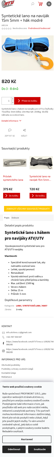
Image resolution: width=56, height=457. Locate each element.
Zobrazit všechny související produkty (28, 208)
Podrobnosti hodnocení (39, 28)
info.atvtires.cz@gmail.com (19, 332)
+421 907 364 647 (14, 337)
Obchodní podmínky (11, 365)
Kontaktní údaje (9, 373)
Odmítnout (14, 449)
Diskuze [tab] (15, 217)
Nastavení (27, 439)
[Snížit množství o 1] (12, 102)
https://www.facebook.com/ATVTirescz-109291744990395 (30, 343)
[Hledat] (33, 4)
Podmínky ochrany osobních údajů (17, 369)
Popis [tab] (6, 217)
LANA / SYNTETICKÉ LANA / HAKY (31, 305)
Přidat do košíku (29, 100)
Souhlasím (40, 449)
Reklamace (7, 377)
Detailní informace (10, 120)
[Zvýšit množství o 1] (12, 99)
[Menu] (49, 4)
